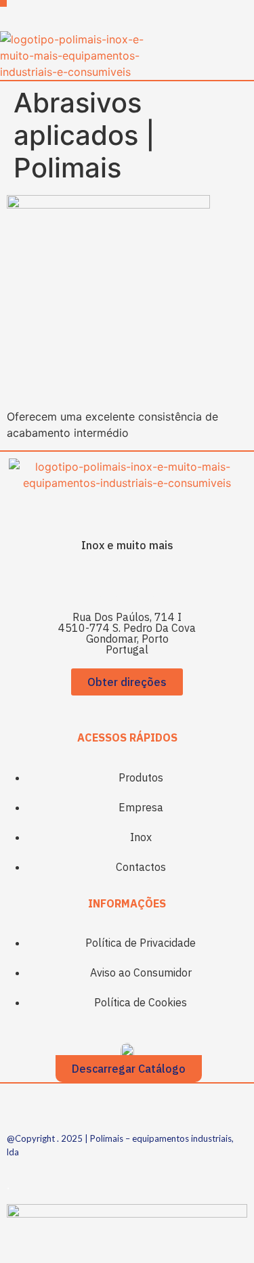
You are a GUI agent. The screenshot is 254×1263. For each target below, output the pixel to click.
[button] (3, 3)
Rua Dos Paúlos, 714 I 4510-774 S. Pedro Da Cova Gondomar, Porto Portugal (127, 633)
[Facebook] (108, 581)
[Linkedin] (146, 581)
